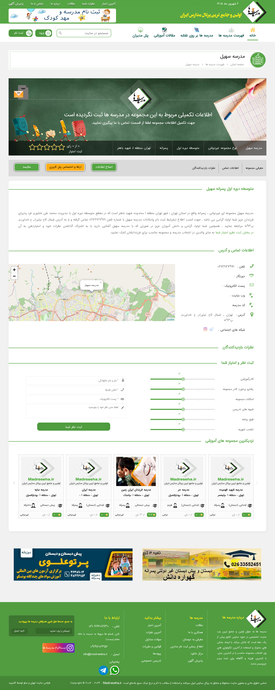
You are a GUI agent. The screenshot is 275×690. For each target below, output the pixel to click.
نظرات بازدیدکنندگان (203, 168)
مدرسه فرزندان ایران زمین (136, 489)
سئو (26, 683)
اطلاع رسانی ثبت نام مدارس (186, 646)
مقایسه (27, 167)
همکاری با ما (195, 632)
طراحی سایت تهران (40, 683)
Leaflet (170, 319)
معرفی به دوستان (193, 639)
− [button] (14, 276)
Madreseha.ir (112, 683)
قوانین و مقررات (152, 646)
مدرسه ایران (88, 489)
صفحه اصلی (237, 64)
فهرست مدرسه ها (215, 64)
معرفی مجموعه (254, 168)
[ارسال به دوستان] (21, 92)
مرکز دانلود (197, 653)
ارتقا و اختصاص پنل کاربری (65, 167)
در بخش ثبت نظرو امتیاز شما (234, 232)
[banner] (62, 16)
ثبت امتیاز (75, 151)
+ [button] (14, 269)
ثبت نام (18, 32)
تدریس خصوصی (151, 660)
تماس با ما (37, 3)
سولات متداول (153, 639)
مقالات (71, 3)
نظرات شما (88, 3)
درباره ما (55, 3)
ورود (41, 32)
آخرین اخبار (108, 3)
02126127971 (226, 266)
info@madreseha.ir (95, 654)
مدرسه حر (183, 489)
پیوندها (157, 653)
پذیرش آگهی (16, 3)
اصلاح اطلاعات (104, 167)
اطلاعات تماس (230, 168)
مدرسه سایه (41, 489)
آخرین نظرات (153, 632)
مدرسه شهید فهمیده (231, 489)
